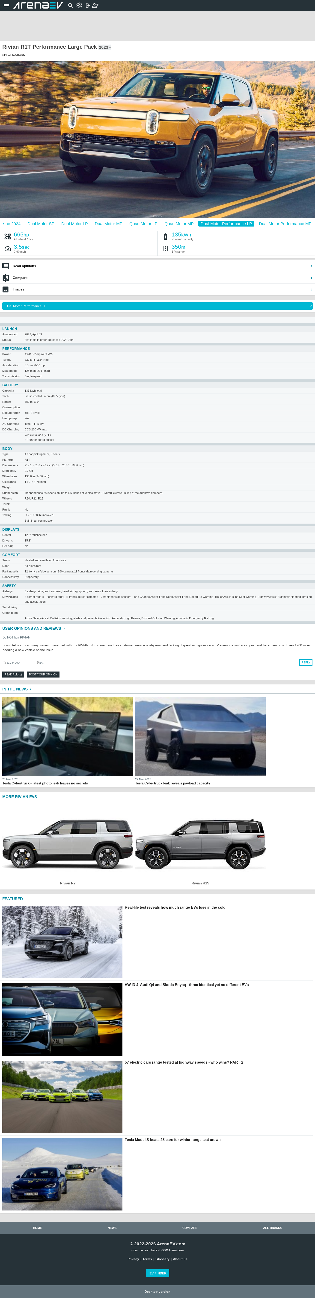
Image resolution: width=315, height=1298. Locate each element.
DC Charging (10, 429)
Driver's (7, 540)
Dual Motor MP (108, 223)
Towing (6, 515)
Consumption (11, 407)
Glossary (162, 1259)
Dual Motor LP (74, 223)
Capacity (8, 390)
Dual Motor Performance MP (285, 223)
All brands (272, 1228)
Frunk (6, 509)
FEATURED (12, 899)
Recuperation (11, 413)
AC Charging (10, 424)
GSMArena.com (172, 1250)
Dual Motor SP (40, 223)
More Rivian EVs (19, 797)
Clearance (9, 482)
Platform (8, 459)
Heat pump (9, 418)
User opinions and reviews (32, 628)
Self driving (9, 607)
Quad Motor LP (143, 223)
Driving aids (10, 597)
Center (6, 535)
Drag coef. (9, 470)
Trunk (6, 504)
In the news (15, 689)
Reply (305, 662)
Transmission (11, 376)
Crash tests (10, 612)
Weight (6, 487)
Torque (6, 359)
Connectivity (10, 577)
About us (180, 1259)
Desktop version (157, 1291)
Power (6, 354)
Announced (9, 334)
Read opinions (24, 266)
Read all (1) (13, 674)
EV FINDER (157, 1273)
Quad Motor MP (179, 223)
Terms (147, 1259)
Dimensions (10, 465)
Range (6, 401)
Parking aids (10, 571)
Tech (5, 396)
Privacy (133, 1259)
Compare (20, 278)
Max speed (9, 370)
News (112, 1228)
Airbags (7, 591)
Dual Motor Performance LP (226, 223)
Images (18, 289)
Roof (5, 566)
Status (6, 340)
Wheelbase (9, 476)
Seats (6, 560)
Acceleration (10, 365)
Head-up (7, 546)
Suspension (10, 493)
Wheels (7, 498)
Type (5, 454)
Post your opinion (43, 674)
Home (37, 1228)
